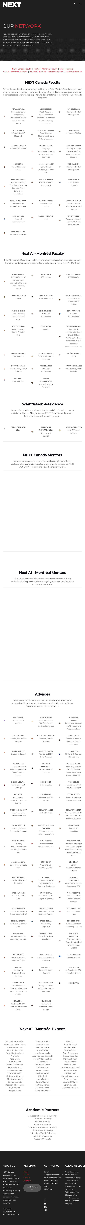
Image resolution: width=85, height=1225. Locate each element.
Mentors (69, 69)
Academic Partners (73, 72)
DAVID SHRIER (73, 130)
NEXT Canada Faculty (21, 69)
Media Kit (27, 1180)
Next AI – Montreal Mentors (15, 72)
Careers (26, 1178)
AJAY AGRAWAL (18, 274)
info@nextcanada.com (53, 1175)
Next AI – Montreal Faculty (45, 69)
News (25, 1172)
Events (26, 1175)
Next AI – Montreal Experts (51, 72)
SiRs (61, 69)
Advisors (33, 72)
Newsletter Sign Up (32, 1188)
